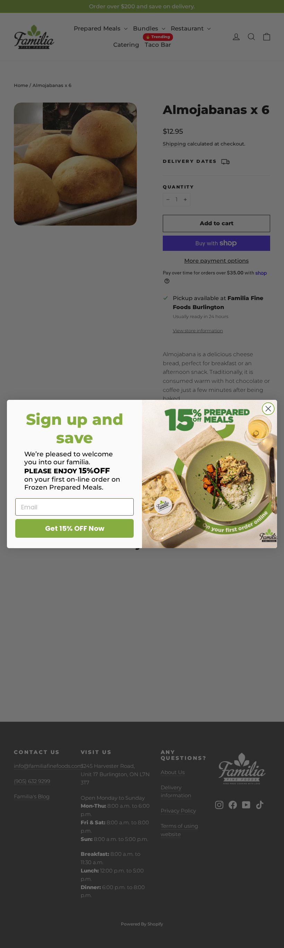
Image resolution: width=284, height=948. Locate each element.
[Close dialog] (268, 409)
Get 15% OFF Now (74, 528)
